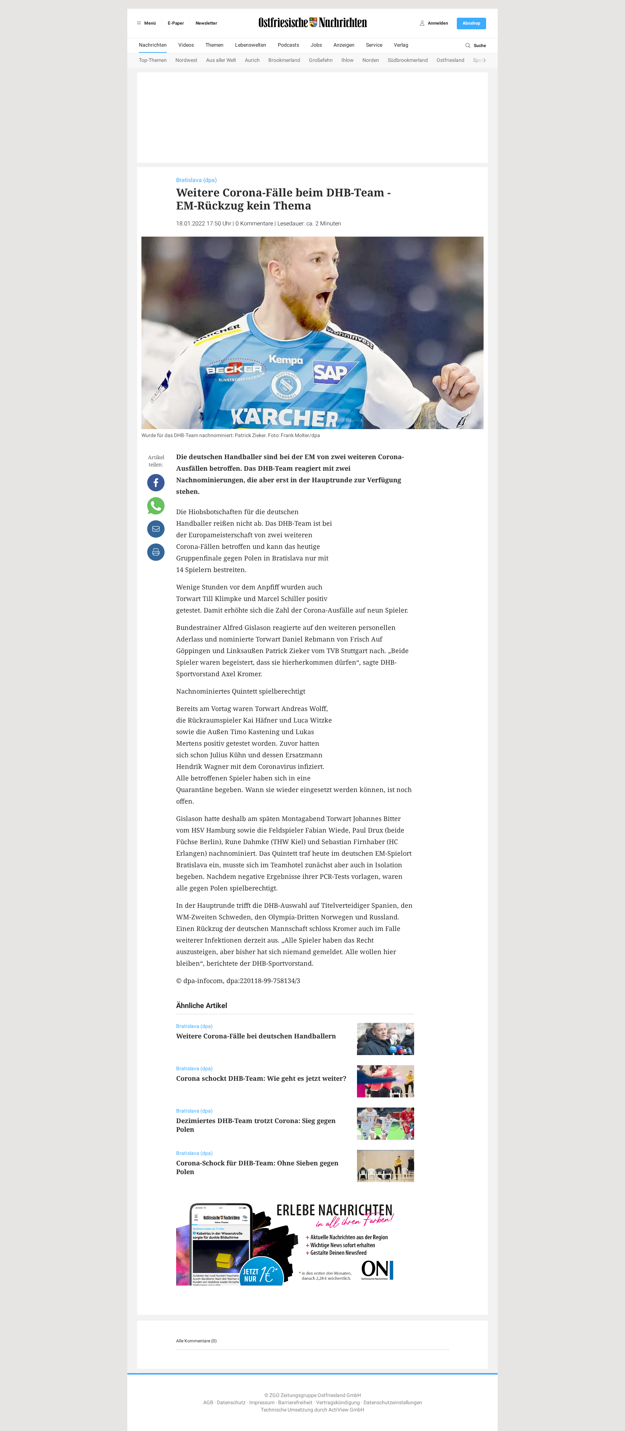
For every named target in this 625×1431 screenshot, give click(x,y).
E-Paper (176, 23)
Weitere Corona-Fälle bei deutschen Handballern (256, 1036)
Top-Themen (153, 60)
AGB (208, 1402)
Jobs (316, 45)
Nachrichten (153, 45)
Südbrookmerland (408, 60)
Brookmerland (284, 60)
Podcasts (288, 45)
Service (374, 45)
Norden (370, 60)
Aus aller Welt (221, 60)
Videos (186, 45)
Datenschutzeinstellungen (392, 1402)
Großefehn (321, 60)
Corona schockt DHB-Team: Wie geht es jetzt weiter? (261, 1078)
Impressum (262, 1402)
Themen (214, 45)
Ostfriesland (450, 60)
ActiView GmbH (346, 1410)
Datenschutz (231, 1402)
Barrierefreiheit (295, 1402)
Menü (149, 23)
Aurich (252, 60)
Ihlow (347, 60)
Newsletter (206, 23)
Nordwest (186, 60)
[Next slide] (477, 61)
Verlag (401, 45)
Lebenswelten (250, 45)
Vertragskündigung (338, 1402)
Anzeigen (343, 45)
